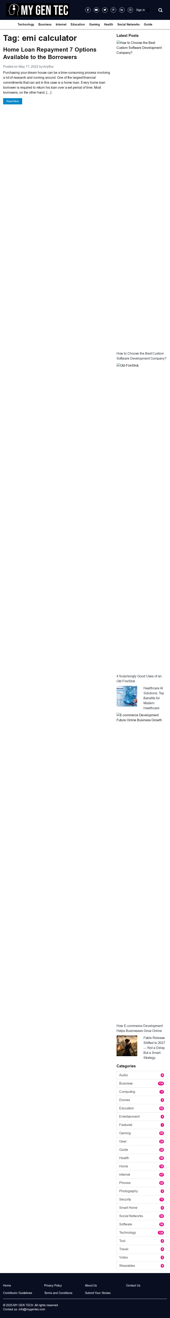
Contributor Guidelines (17, 1293)
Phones (141, 1183)
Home (141, 1166)
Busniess (44, 24)
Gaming (94, 24)
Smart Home (141, 1207)
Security (141, 1199)
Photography (141, 1191)
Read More (12, 101)
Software (141, 1224)
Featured (141, 1125)
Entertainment (141, 1116)
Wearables (141, 1265)
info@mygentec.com (32, 1309)
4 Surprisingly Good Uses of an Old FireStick (139, 678)
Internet (61, 24)
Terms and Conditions (58, 1293)
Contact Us (133, 1285)
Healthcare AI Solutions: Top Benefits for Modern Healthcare (153, 698)
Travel (141, 1249)
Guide (148, 24)
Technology (26, 24)
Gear (141, 1141)
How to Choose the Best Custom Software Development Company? (141, 356)
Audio (141, 1075)
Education (78, 24)
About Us (91, 1285)
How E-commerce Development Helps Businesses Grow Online (140, 1028)
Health (108, 24)
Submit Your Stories (97, 1293)
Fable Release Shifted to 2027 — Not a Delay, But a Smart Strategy (154, 1047)
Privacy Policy (53, 1285)
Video (141, 1257)
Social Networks (128, 24)
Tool (141, 1241)
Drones (141, 1100)
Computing (141, 1091)
